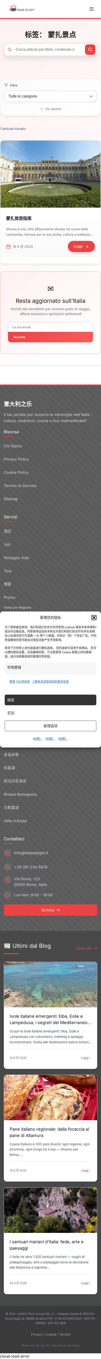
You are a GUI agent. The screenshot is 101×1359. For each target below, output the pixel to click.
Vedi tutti (84, 948)
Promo (10, 597)
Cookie (51, 1334)
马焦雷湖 (11, 807)
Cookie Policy (16, 472)
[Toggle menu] (92, 9)
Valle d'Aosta (15, 820)
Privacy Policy (16, 459)
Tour (8, 570)
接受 (10, 700)
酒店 (7, 531)
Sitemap (11, 498)
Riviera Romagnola (20, 794)
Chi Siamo (13, 446)
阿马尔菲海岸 (15, 781)
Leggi (84, 1058)
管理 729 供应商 (19, 681)
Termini (64, 1334)
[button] (94, 617)
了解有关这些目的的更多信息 (50, 681)
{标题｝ (37, 738)
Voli (7, 544)
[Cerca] (90, 49)
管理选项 (50, 726)
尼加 (10, 713)
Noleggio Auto (16, 557)
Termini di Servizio (20, 485)
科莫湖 (9, 767)
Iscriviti (19, 337)
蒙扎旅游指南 (18, 218)
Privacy (37, 1334)
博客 (7, 584)
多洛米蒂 (11, 754)
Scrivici (47, 910)
